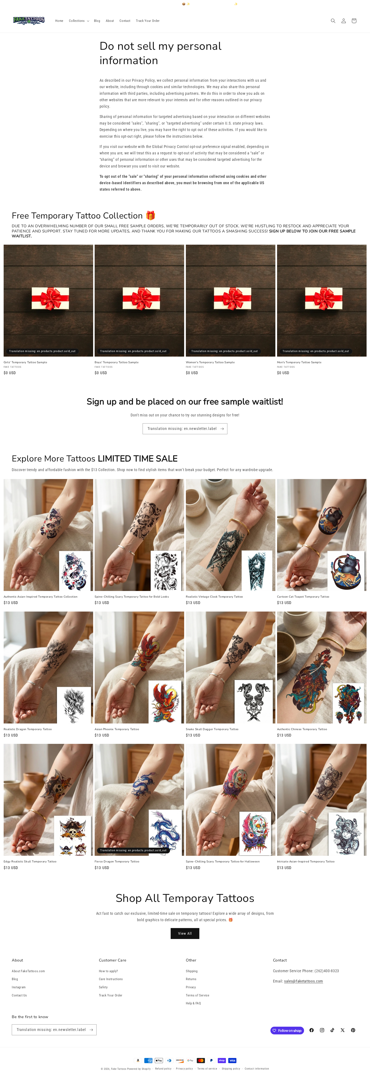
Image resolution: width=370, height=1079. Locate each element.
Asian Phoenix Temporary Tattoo (117, 729)
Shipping (191, 971)
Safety (103, 987)
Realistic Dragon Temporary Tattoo (28, 729)
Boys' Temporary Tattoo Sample (117, 362)
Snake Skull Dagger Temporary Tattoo (212, 729)
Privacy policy (184, 1068)
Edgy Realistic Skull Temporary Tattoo (30, 862)
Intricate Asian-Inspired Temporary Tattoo (306, 862)
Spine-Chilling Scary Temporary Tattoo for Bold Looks (132, 597)
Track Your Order (111, 995)
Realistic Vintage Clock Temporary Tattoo (214, 597)
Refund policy (163, 1068)
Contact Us (19, 995)
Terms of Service (197, 995)
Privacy (191, 987)
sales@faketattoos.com (303, 981)
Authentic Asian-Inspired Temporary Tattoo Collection (41, 597)
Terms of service (207, 1068)
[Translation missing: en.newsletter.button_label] (222, 428)
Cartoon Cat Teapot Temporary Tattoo (303, 597)
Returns (191, 979)
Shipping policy (231, 1068)
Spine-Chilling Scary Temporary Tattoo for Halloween (223, 862)
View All (185, 933)
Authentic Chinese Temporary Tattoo (302, 729)
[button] (78, 21)
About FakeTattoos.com (28, 971)
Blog (15, 979)
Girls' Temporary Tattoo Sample (25, 362)
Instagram (19, 987)
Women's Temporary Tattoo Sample (210, 362)
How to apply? (108, 971)
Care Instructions (111, 979)
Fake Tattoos (118, 1068)
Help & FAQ (193, 1003)
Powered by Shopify (139, 1068)
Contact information (257, 1068)
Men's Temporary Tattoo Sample (299, 362)
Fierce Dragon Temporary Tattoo (117, 862)
